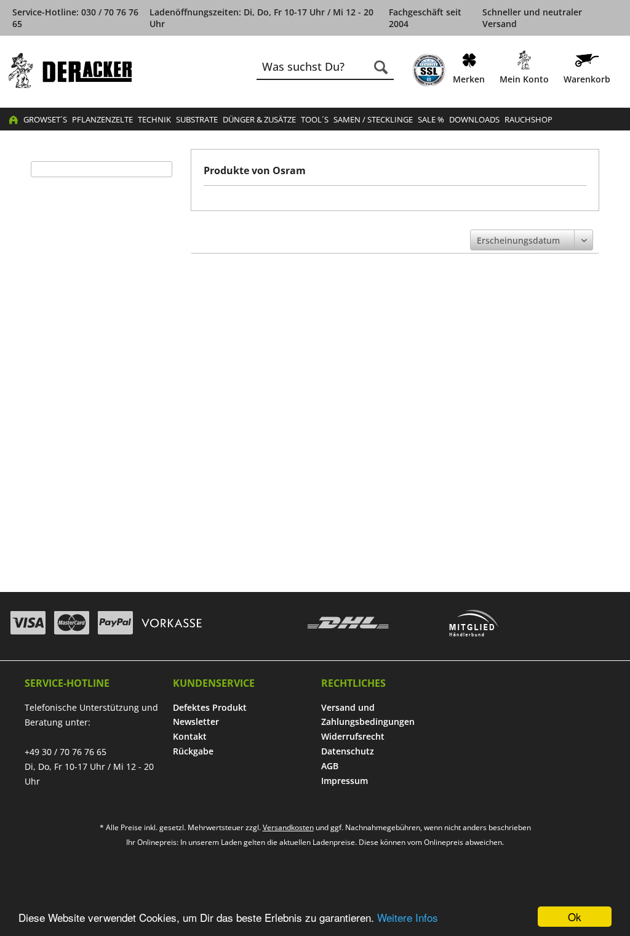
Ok (574, 916)
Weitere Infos (407, 917)
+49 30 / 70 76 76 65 (65, 752)
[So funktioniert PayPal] (115, 622)
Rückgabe (193, 751)
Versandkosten (288, 827)
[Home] (13, 119)
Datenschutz (347, 751)
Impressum (344, 780)
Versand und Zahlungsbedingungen (368, 715)
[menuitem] (428, 70)
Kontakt (190, 736)
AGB (329, 766)
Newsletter (196, 721)
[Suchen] (381, 67)
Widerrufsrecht (353, 736)
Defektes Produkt (210, 707)
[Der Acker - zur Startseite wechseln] (70, 70)
